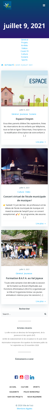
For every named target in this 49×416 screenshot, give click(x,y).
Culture (20, 192)
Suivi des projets (15, 397)
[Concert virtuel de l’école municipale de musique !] (24, 166)
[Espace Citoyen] (24, 88)
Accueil (13, 387)
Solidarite (14, 392)
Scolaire (32, 114)
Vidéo (27, 192)
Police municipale (32, 392)
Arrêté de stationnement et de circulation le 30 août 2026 (24, 339)
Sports (36, 387)
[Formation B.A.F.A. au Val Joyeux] (24, 247)
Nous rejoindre (34, 397)
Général (15, 114)
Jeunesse (24, 114)
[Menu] (44, 5)
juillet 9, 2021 (24, 110)
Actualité (9, 65)
